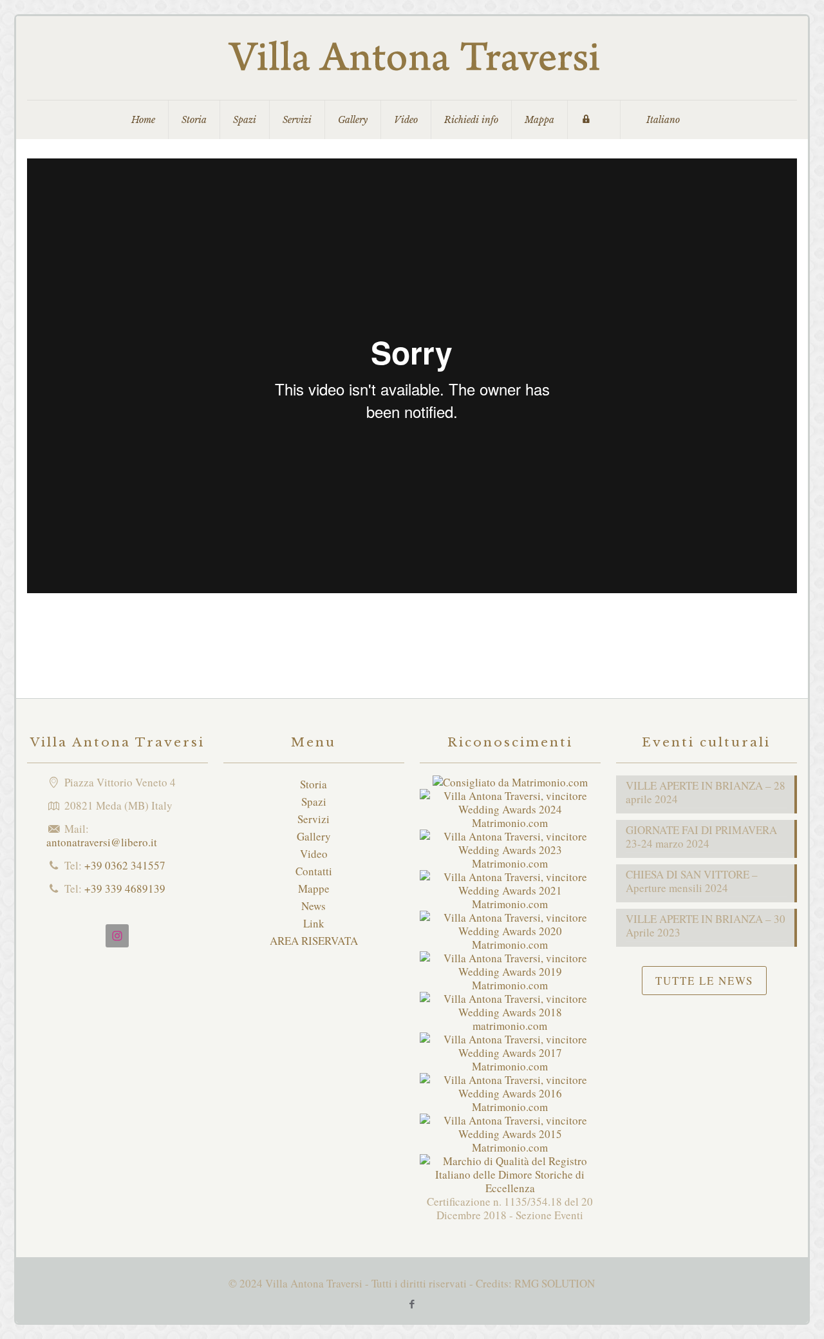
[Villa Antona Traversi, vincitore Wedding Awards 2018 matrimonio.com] (510, 1025)
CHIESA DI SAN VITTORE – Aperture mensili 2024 (692, 881)
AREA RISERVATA (314, 940)
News (313, 905)
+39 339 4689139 (124, 888)
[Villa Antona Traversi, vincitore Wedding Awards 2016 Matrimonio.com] (510, 1106)
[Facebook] (411, 1303)
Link (313, 923)
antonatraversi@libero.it (101, 842)
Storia (313, 784)
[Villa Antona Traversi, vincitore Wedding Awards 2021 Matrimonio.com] (510, 904)
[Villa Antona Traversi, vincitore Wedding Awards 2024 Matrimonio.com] (510, 822)
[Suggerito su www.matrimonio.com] (510, 782)
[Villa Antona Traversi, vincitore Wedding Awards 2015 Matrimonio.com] (510, 1147)
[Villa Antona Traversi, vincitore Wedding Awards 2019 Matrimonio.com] (510, 985)
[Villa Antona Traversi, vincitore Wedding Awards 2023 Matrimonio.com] (510, 863)
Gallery (314, 836)
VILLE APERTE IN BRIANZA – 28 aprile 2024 (705, 792)
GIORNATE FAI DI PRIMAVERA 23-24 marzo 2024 (701, 837)
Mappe (314, 888)
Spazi (313, 801)
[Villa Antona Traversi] (412, 58)
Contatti (313, 871)
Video (314, 853)
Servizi (313, 819)
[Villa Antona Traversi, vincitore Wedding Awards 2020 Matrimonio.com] (510, 944)
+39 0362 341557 (124, 865)
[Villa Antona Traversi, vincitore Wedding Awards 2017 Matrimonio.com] (510, 1066)
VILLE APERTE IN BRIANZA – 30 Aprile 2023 (705, 926)
